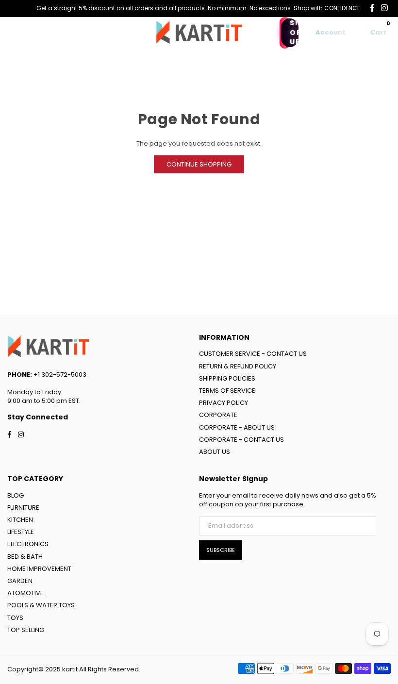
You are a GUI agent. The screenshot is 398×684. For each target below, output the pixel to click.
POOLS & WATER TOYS (41, 605)
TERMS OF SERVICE (227, 390)
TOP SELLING (25, 629)
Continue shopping (199, 164)
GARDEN (20, 580)
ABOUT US (214, 451)
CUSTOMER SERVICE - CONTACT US (253, 353)
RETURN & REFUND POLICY (237, 366)
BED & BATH (25, 556)
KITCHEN (20, 519)
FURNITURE (23, 507)
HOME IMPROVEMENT (39, 568)
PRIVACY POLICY (223, 402)
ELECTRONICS (28, 544)
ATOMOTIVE (25, 593)
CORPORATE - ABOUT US (237, 427)
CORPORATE (218, 414)
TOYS (15, 617)
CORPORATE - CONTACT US (241, 439)
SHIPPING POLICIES (227, 378)
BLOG (15, 495)
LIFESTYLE (20, 531)
